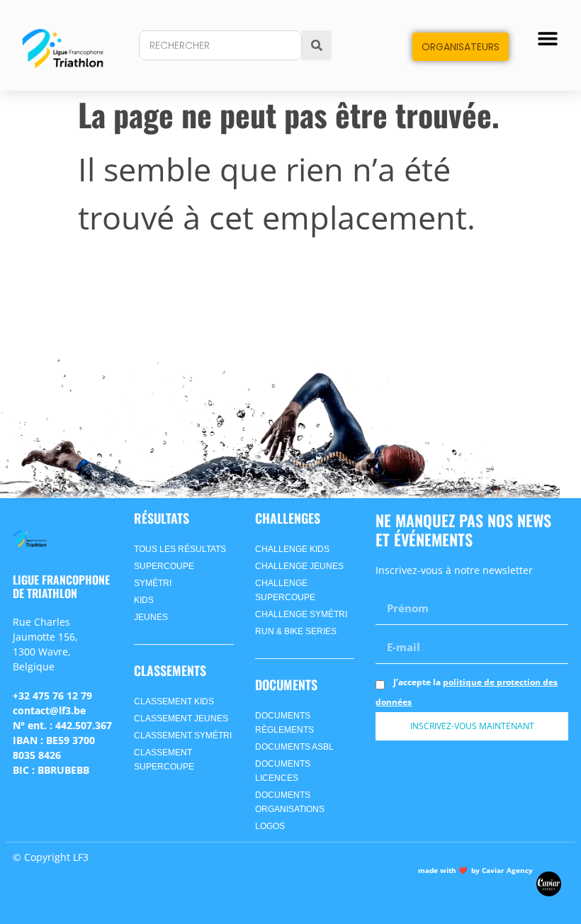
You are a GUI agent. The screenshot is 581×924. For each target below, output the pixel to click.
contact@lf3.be (49, 710)
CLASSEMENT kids (174, 701)
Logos (270, 826)
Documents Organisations (290, 802)
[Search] (317, 45)
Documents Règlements (284, 723)
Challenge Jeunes (299, 566)
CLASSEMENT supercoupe (164, 760)
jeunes (151, 617)
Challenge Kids (292, 549)
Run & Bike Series (296, 631)
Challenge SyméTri (301, 614)
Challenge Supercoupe (285, 590)
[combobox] (220, 45)
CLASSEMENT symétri (183, 735)
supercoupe (164, 566)
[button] (548, 39)
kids (144, 600)
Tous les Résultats (180, 549)
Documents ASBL (294, 747)
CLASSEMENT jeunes (181, 718)
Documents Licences (282, 771)
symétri (152, 583)
